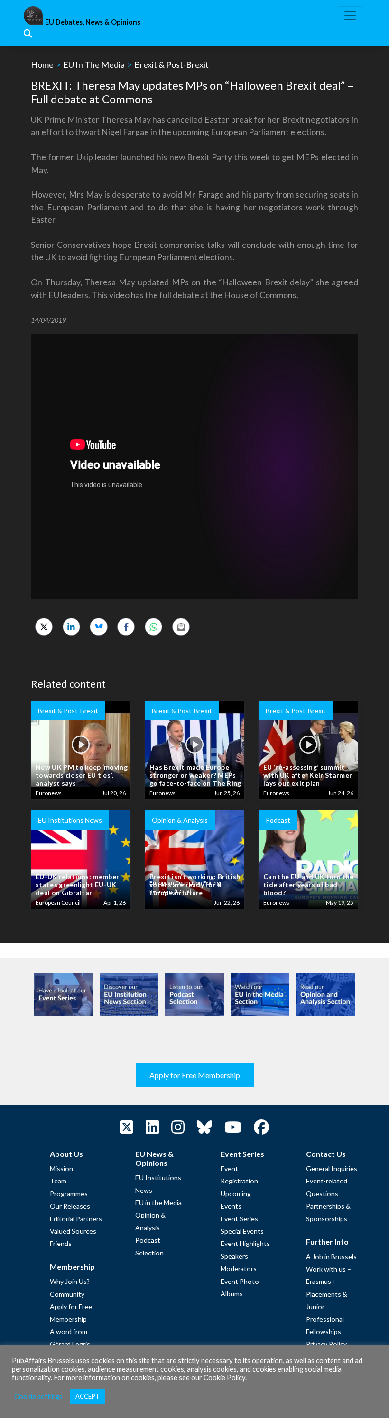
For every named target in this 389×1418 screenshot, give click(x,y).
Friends (61, 1243)
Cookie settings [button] (38, 1396)
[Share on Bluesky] (98, 627)
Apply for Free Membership (194, 1075)
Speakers (234, 1256)
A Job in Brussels (331, 1257)
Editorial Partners (76, 1219)
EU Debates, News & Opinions (92, 22)
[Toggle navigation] (350, 15)
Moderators (239, 1268)
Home (42, 64)
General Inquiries (331, 1168)
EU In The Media (94, 64)
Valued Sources (73, 1231)
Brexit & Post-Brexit (171, 64)
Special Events (242, 1231)
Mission (61, 1168)
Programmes (69, 1194)
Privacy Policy (326, 1344)
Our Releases (70, 1206)
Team (58, 1181)
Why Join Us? (70, 1281)
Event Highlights (245, 1243)
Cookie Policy (224, 1377)
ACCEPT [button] (87, 1396)
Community (67, 1294)
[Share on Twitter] (44, 627)
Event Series (239, 1219)
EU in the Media (158, 1203)
